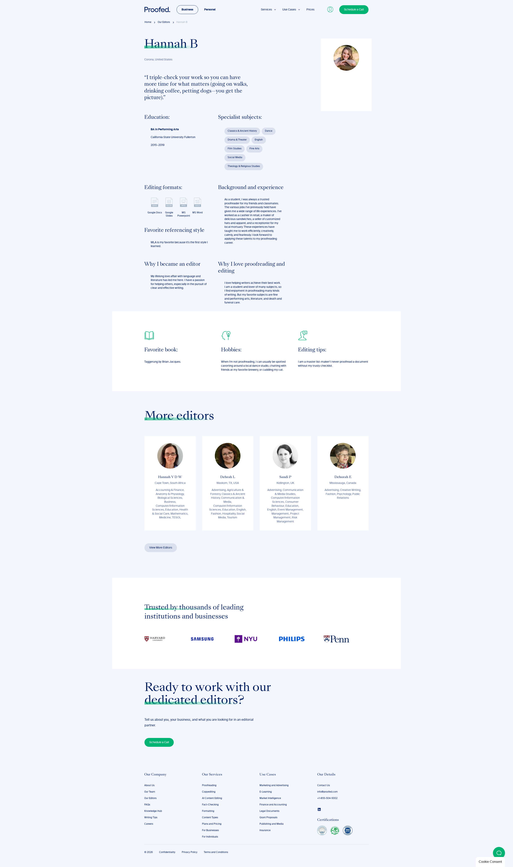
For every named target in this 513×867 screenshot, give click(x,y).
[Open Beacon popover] (499, 853)
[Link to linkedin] (319, 809)
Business (187, 9)
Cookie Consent (490, 862)
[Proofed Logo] (157, 9)
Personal (210, 9)
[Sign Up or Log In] (330, 9)
